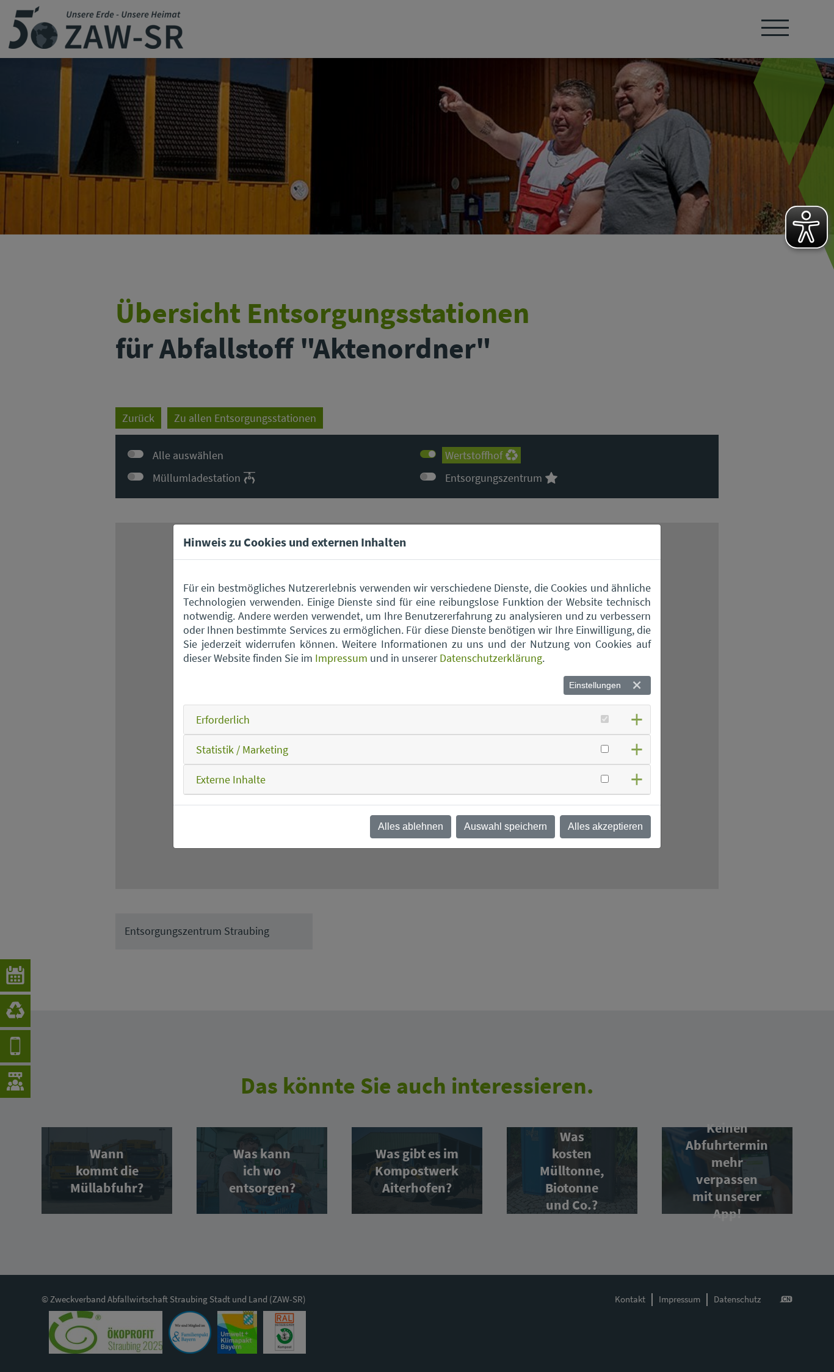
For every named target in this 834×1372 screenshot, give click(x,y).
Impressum (341, 658)
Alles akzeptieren (605, 826)
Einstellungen (595, 685)
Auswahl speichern (505, 826)
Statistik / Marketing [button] (242, 749)
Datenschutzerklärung (491, 658)
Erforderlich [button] (223, 720)
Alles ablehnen (410, 826)
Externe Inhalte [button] (231, 779)
